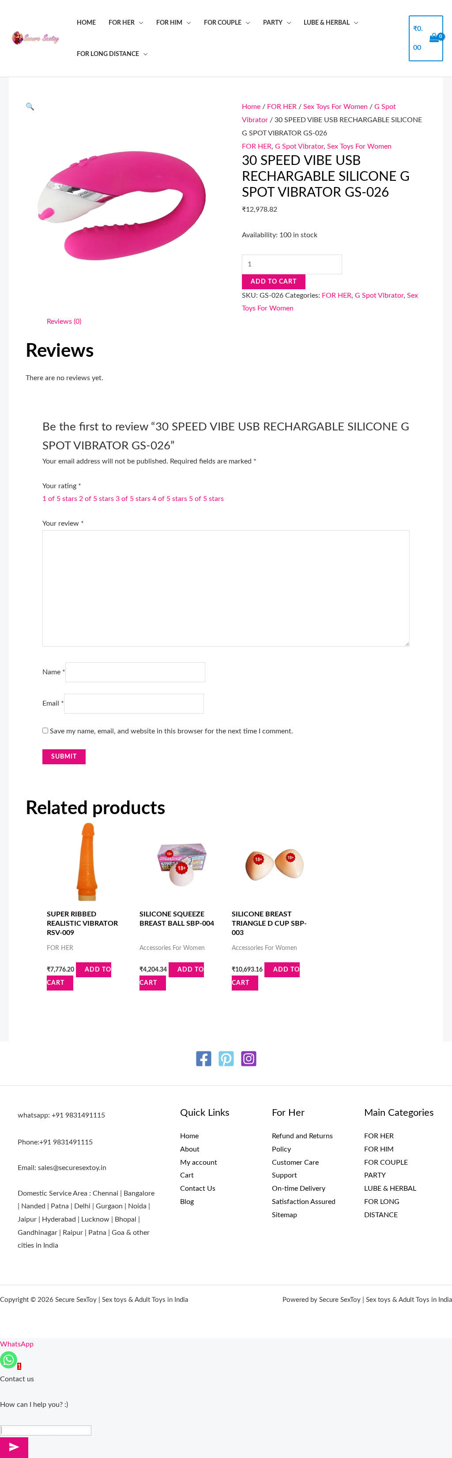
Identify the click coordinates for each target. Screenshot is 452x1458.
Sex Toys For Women (335, 106)
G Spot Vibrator (299, 146)
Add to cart (274, 282)
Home (86, 22)
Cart (187, 1175)
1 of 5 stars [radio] (59, 498)
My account (198, 1162)
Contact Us (197, 1188)
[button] (30, 106)
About (190, 1149)
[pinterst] (226, 1058)
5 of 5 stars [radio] (206, 498)
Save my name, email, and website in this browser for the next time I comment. (171, 731)
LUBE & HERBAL (327, 22)
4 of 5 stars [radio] (169, 498)
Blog (187, 1201)
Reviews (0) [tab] (64, 321)
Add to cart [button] (79, 976)
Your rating (61, 486)
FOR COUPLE (222, 22)
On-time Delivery (298, 1188)
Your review (63, 523)
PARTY (272, 22)
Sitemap (284, 1215)
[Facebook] (203, 1058)
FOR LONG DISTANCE (108, 54)
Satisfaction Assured (303, 1201)
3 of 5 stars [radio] (133, 498)
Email (53, 703)
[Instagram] (248, 1058)
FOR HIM (169, 22)
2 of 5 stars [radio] (96, 498)
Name (53, 672)
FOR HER (122, 22)
